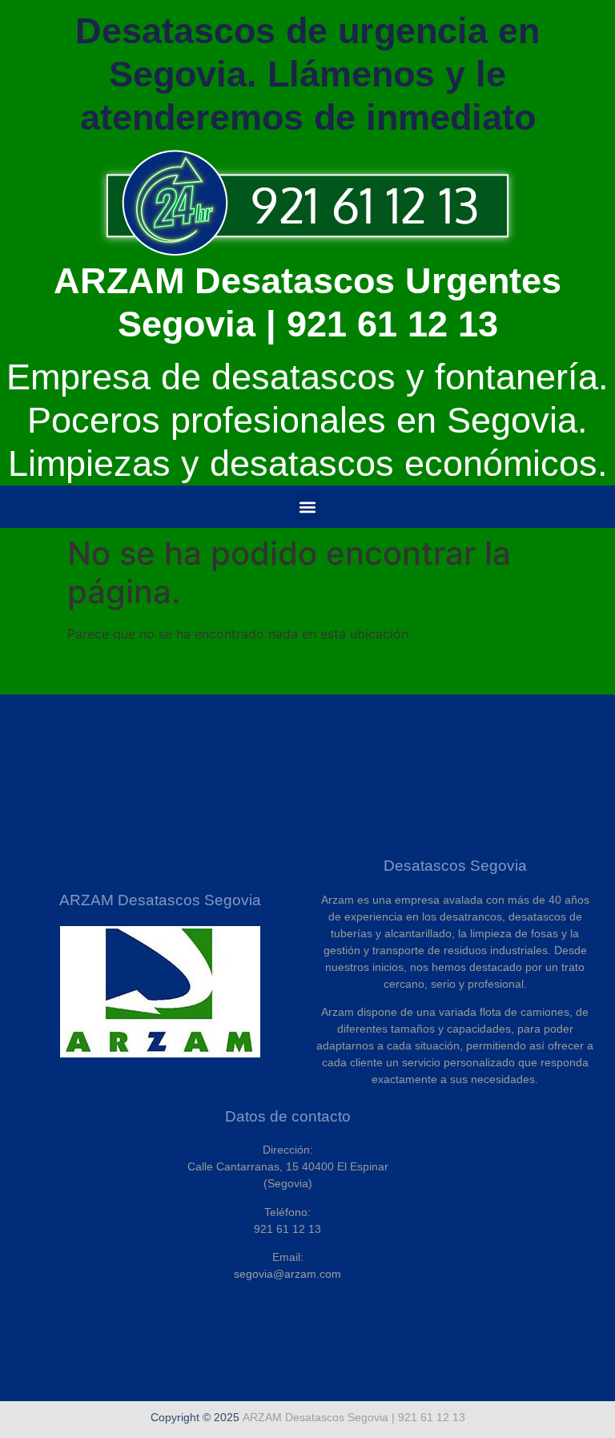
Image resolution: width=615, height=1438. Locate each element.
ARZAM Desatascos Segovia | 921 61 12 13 (354, 1417)
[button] (308, 506)
